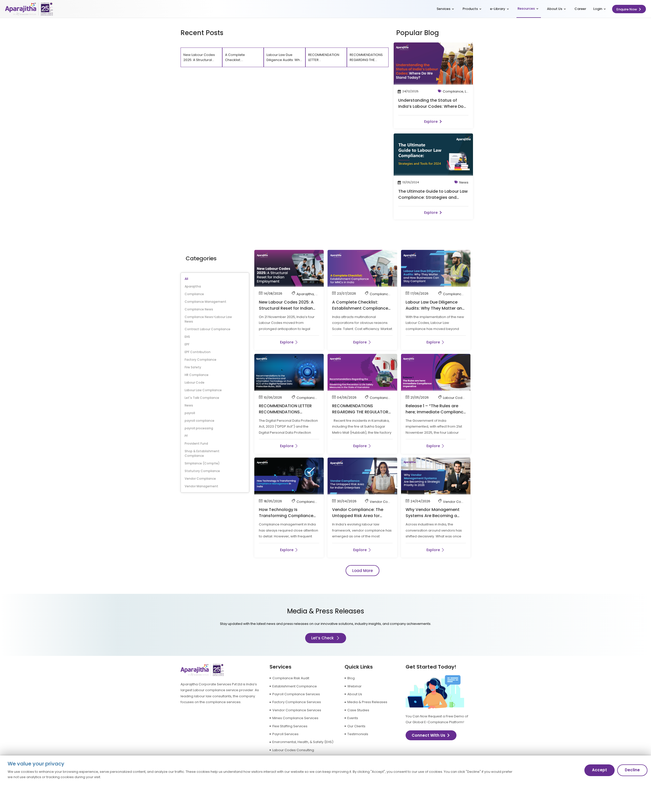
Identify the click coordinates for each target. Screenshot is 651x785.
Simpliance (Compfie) (202, 463)
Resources (526, 8)
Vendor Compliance (200, 478)
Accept (599, 770)
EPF (187, 344)
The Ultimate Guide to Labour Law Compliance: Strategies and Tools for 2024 (433, 197)
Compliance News (199, 309)
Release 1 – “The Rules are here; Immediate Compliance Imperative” (436, 412)
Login (597, 8)
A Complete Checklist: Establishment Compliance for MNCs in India (360, 308)
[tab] (201, 57)
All (186, 279)
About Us (554, 8)
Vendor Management (201, 486)
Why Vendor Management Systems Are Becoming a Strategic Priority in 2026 (433, 516)
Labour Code (194, 382)
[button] (362, 570)
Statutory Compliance (202, 471)
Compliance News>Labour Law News (208, 319)
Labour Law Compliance (203, 390)
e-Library (497, 8)
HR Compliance (197, 375)
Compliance (453, 91)
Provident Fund (196, 443)
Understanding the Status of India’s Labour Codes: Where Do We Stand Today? (431, 106)
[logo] (29, 9)
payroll (190, 413)
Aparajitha (193, 286)
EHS (187, 337)
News (463, 182)
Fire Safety (193, 367)
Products (470, 8)
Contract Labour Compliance (207, 329)
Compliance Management (205, 301)
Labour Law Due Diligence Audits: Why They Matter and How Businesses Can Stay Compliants (435, 311)
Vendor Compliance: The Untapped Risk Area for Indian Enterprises (357, 516)
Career (580, 8)
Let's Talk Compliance (202, 398)
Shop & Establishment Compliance (202, 453)
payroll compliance (199, 420)
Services (443, 8)
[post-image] (433, 63)
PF (186, 436)
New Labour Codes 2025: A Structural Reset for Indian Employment (286, 308)
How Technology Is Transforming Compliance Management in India (286, 516)
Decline (632, 770)
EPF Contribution (198, 352)
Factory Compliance (200, 359)
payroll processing (199, 428)
